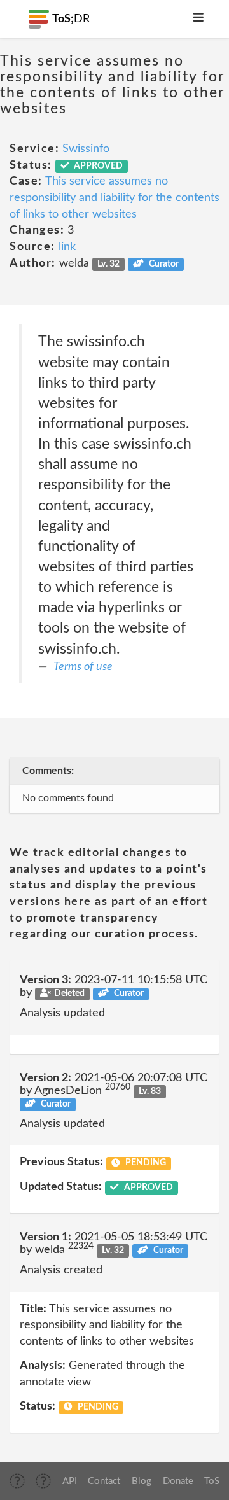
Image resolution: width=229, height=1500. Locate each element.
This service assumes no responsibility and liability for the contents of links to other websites (114, 198)
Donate (178, 1481)
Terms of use (83, 667)
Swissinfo (85, 149)
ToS (211, 1481)
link (67, 247)
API (69, 1481)
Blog (141, 1481)
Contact (104, 1481)
